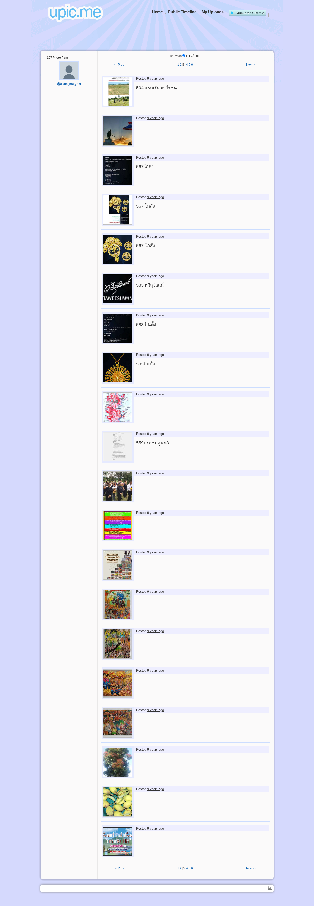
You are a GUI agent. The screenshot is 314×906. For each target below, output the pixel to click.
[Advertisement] (69, 168)
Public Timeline (182, 12)
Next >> (251, 64)
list (187, 56)
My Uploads (213, 12)
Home (157, 12)
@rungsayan (69, 84)
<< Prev (119, 64)
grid (197, 56)
